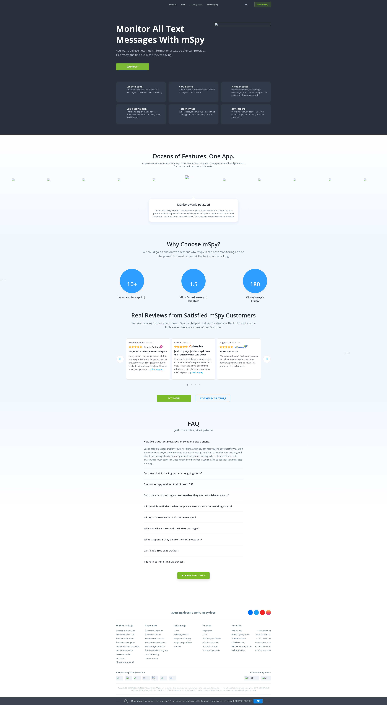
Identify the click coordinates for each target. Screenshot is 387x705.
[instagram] (268, 612)
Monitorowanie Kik (124, 650)
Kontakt (177, 646)
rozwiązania (196, 4)
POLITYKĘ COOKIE (242, 701)
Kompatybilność (181, 634)
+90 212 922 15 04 (263, 642)
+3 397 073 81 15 (263, 638)
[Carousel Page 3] (195, 384)
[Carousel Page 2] (191, 384)
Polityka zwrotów (210, 642)
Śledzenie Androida (154, 630)
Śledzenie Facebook (125, 638)
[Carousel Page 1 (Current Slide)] (187, 385)
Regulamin (207, 630)
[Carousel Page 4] (199, 384)
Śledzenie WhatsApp (125, 630)
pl (246, 4)
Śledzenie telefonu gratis (156, 650)
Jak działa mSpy (152, 654)
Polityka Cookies (210, 646)
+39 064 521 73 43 (263, 650)
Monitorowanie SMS (125, 634)
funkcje (172, 4)
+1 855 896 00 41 (263, 630)
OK (258, 701)
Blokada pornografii (125, 662)
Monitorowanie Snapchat (127, 646)
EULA (205, 634)
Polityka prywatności (212, 638)
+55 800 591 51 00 (263, 634)
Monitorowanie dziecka (155, 642)
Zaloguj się (212, 4)
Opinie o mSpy (151, 658)
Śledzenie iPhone (153, 634)
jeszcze (253, 690)
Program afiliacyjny (182, 638)
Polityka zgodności (211, 650)
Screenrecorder (123, 654)
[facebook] (250, 612)
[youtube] (262, 612)
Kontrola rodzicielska (154, 638)
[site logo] (122, 4)
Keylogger (120, 658)
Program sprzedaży (183, 642)
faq (183, 4)
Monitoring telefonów (155, 646)
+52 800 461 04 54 (263, 646)
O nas (176, 630)
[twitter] (256, 612)
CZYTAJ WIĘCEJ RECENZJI (213, 398)
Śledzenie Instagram (125, 642)
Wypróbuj (262, 4)
